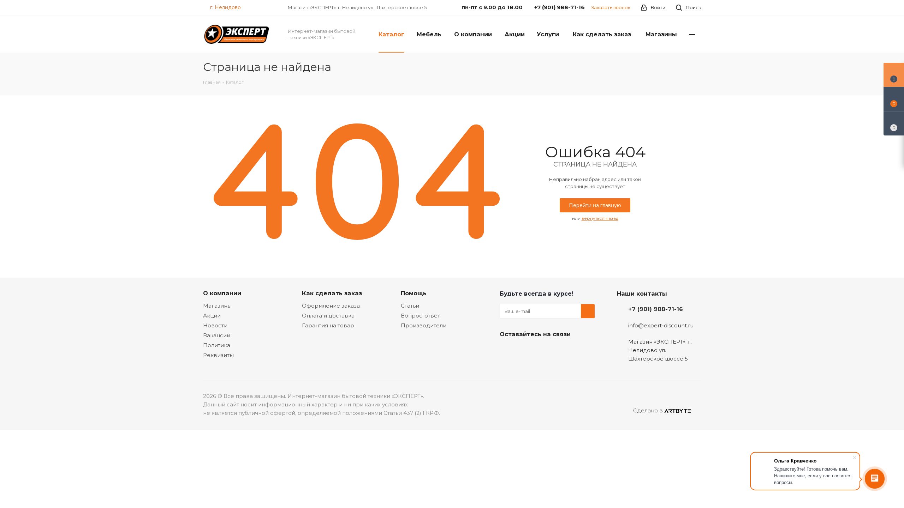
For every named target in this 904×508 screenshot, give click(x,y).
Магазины (217, 305)
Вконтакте (507, 351)
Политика (216, 345)
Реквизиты (218, 355)
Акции (212, 315)
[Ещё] (692, 34)
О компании (222, 293)
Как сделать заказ (332, 293)
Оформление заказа (331, 305)
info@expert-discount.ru (661, 325)
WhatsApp (560, 351)
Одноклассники (542, 351)
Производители (423, 325)
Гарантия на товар (328, 325)
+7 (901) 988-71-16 (655, 309)
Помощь (414, 293)
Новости (215, 325)
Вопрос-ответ (420, 315)
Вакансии (216, 335)
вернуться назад (600, 218)
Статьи (410, 305)
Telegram (524, 351)
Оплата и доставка (328, 315)
